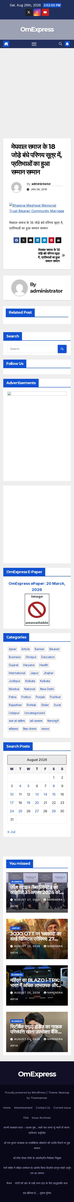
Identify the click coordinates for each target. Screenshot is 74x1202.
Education (48, 657)
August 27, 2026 (27, 899)
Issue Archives (41, 1117)
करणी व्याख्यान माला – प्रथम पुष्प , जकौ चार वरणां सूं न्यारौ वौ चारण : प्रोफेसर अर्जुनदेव (37, 1130)
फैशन (9, 1183)
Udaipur (14, 713)
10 (12, 794)
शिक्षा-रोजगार (29, 729)
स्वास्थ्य (45, 729)
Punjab (40, 697)
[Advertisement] (37, 87)
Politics (26, 697)
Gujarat (13, 665)
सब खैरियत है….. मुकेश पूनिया (37, 1193)
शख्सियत (13, 729)
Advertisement (23, 1107)
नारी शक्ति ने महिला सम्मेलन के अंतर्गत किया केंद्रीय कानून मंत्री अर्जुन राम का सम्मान (37, 1170)
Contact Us (43, 1107)
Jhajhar (48, 673)
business (15, 657)
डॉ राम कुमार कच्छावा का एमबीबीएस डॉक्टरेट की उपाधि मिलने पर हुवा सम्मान (37, 1145)
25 (20, 811)
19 (28, 803)
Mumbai (14, 689)
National (29, 689)
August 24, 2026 (27, 1039)
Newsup (64, 1092)
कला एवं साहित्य (17, 721)
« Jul (11, 832)
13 (37, 794)
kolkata (30, 681)
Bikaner (54, 649)
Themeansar (39, 1097)
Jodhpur (14, 681)
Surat (57, 705)
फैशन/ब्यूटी (53, 721)
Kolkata (45, 681)
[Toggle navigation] (34, 44)
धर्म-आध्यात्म (36, 721)
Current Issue (62, 1107)
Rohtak (31, 705)
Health (43, 665)
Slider (45, 705)
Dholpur (31, 657)
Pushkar (55, 697)
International (17, 673)
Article (25, 649)
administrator (41, 184)
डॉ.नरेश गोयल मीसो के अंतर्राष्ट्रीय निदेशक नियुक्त (37, 1158)
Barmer (39, 649)
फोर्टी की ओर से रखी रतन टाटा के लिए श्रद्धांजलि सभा (41, 1183)
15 (54, 794)
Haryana (29, 665)
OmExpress (37, 29)
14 (45, 794)
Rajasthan (15, 705)
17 (12, 803)
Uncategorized (34, 713)
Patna (12, 697)
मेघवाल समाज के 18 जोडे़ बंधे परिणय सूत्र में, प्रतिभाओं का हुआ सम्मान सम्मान (49, 255)
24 (12, 811)
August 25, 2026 (27, 946)
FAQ (26, 1117)
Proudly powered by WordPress (25, 1092)
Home (7, 1107)
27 (37, 811)
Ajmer (12, 649)
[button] (60, 44)
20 (37, 803)
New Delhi (47, 689)
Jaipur (34, 673)
